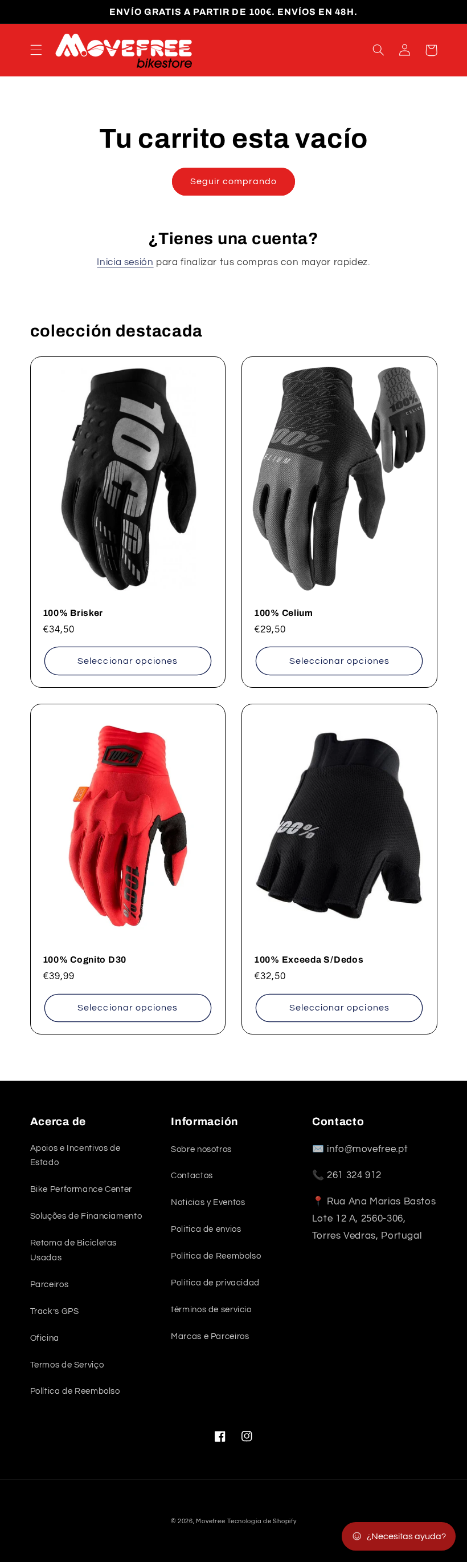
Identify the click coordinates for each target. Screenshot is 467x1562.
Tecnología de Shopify (261, 1521)
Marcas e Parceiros (210, 1336)
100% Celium (283, 613)
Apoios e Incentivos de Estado (75, 1155)
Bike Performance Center (81, 1189)
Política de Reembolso (75, 1391)
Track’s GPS (54, 1311)
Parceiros (49, 1284)
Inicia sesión (125, 262)
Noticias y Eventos (208, 1202)
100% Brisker (73, 613)
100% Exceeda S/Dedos (308, 959)
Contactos (192, 1175)
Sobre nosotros (201, 1149)
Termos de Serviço (67, 1365)
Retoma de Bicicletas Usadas (73, 1250)
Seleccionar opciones (127, 661)
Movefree (210, 1521)
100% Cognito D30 (85, 959)
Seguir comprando (233, 181)
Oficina (44, 1338)
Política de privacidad (215, 1283)
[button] (36, 50)
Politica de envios (206, 1229)
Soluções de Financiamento (86, 1216)
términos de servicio (211, 1309)
